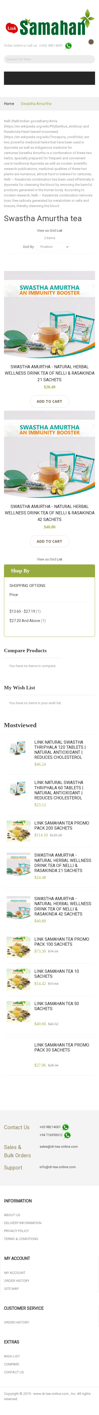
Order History (16, 1281)
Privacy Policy (16, 1231)
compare (11, 1364)
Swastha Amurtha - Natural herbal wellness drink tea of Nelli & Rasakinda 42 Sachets (50, 513)
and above (28, 620)
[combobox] (43, 59)
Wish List (12, 1356)
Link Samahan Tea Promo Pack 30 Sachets (61, 1047)
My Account (14, 1273)
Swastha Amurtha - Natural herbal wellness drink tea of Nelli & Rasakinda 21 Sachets (50, 373)
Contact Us (14, 1372)
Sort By (28, 247)
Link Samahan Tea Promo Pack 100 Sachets (61, 942)
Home (9, 104)
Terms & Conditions (21, 1239)
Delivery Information (22, 1223)
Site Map (11, 1289)
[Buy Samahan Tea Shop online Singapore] (49, 22)
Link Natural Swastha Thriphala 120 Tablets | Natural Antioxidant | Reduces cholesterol (60, 750)
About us (12, 1215)
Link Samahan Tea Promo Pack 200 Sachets (61, 826)
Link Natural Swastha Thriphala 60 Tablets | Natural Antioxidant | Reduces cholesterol (58, 790)
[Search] (89, 59)
